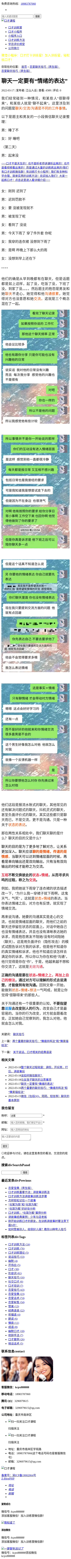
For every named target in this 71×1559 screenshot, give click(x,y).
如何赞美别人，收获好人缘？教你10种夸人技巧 (37, 1229)
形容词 (15, 1273)
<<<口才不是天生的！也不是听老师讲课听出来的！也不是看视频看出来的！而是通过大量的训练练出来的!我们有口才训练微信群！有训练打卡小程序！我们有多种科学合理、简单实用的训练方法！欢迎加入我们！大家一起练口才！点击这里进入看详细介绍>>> (35, 171)
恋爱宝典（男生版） (20, 1188)
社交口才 (15, 1281)
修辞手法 (15, 1335)
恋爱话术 (16, 1298)
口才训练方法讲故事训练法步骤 (27, 1196)
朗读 (13, 1318)
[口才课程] (8, 20)
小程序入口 (15, 35)
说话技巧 (16, 1256)
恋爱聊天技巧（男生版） (45, 66)
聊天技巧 (18, 1034)
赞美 (13, 1306)
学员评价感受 (16, 44)
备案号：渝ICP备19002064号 (18, 1475)
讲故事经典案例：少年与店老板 (27, 1216)
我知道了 (9, 1522)
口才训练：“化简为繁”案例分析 (27, 1212)
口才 (13, 1269)
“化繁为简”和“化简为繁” (23, 1204)
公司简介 (13, 48)
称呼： (5, 1115)
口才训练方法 (16, 40)
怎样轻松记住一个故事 (22, 1200)
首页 (24, 66)
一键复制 (13, 1548)
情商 (13, 1322)
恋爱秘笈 (16, 1302)
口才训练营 (15, 27)
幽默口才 (16, 1331)
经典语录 (16, 1310)
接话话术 (15, 1343)
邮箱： (5, 1122)
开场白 (14, 1265)
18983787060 (28, 3)
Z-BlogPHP (7, 1478)
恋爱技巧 (16, 1289)
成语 (13, 1327)
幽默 (13, 1261)
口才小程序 (15, 31)
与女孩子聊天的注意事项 (36, 1079)
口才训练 (16, 1248)
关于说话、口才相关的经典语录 (32, 1052)
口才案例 (16, 1339)
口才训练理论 (18, 1252)
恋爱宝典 (16, 1294)
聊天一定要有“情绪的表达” (37, 1083)
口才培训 (15, 1285)
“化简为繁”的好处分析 (22, 1208)
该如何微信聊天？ (32, 1075)
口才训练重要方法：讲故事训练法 (29, 1192)
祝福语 (14, 1314)
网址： (5, 1129)
